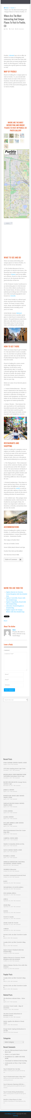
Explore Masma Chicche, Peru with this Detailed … (15, 966)
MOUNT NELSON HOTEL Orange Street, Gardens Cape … (15, 783)
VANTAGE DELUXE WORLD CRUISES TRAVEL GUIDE (13, 804)
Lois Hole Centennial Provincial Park (14, 875)
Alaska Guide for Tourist (10, 922)
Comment (7, 650)
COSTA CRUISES (8, 811)
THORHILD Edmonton (9, 869)
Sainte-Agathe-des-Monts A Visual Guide (13, 1022)
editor (6, 29)
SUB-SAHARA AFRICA (9, 893)
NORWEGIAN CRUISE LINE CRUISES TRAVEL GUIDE (13, 796)
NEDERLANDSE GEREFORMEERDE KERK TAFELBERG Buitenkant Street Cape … (14, 775)
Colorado (11, 55)
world (18, 488)
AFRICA (5, 899)
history (13, 274)
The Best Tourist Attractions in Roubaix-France (12, 1014)
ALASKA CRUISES (8, 817)
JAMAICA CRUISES (8, 789)
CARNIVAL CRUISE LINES (10, 838)
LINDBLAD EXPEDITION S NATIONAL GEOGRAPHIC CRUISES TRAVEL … (14, 862)
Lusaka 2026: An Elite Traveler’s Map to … (14, 943)
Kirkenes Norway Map (20, 1060)
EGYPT (5, 881)
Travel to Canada (8, 917)
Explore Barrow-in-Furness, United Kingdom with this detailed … (14, 958)
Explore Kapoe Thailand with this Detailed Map (13, 950)
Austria (5, 911)
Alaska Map (6, 905)
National (19, 313)
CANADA (6, 928)
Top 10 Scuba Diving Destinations (13, 1092)
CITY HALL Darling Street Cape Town (14, 768)
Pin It (5, 621)
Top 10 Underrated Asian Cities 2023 (14, 1076)
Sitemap (15, 1115)
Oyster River (16, 1054)
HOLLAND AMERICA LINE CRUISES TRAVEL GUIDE (13, 823)
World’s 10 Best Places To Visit (12, 1099)
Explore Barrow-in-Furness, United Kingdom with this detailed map (16, 594)
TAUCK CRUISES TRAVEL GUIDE (12, 850)
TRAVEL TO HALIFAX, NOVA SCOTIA (13, 844)
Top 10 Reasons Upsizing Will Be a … (14, 1084)
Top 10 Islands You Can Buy (11, 1069)
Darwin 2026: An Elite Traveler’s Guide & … (15, 935)
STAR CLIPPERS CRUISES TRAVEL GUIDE (15, 762)
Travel (12, 7)
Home (7, 7)
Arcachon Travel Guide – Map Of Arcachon (13, 1006)
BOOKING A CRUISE (9, 856)
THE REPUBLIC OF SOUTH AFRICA (13, 887)
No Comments (20, 29)
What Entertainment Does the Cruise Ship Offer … (14, 831)
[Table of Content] (20, 559)
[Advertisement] (15, 42)
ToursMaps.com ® (10, 1113)
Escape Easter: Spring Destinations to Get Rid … (14, 1029)
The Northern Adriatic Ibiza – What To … (14, 999)
